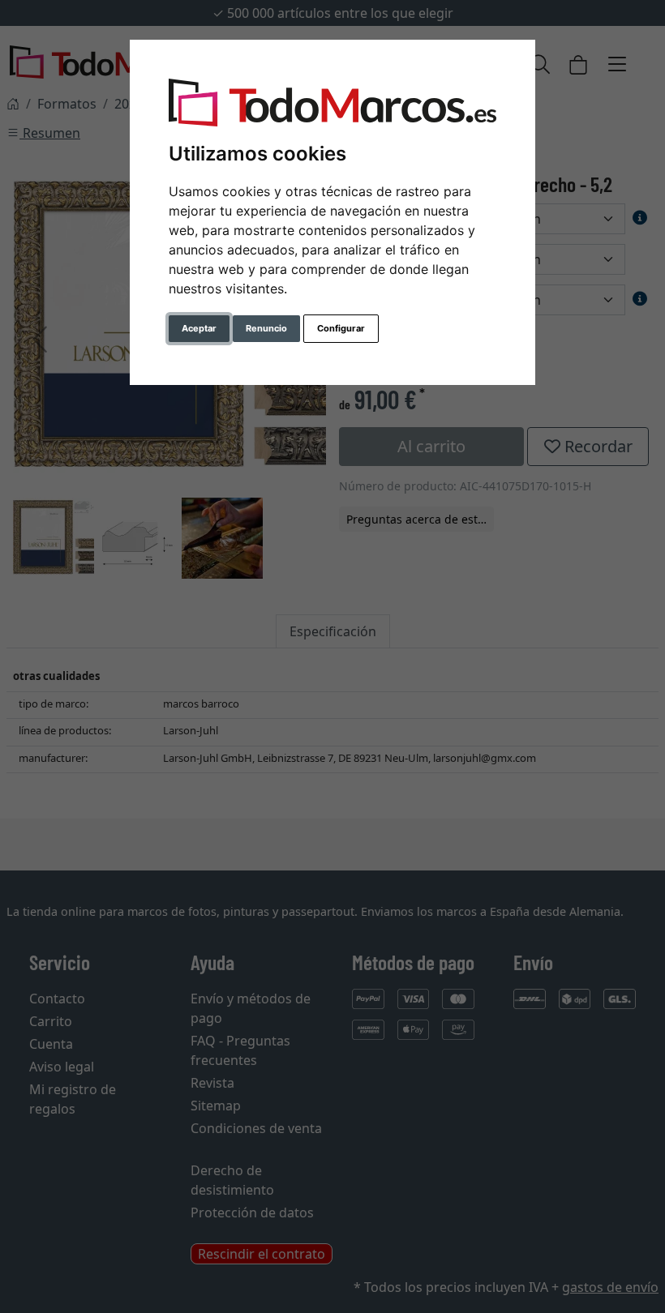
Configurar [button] (341, 328)
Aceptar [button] (199, 328)
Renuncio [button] (266, 328)
